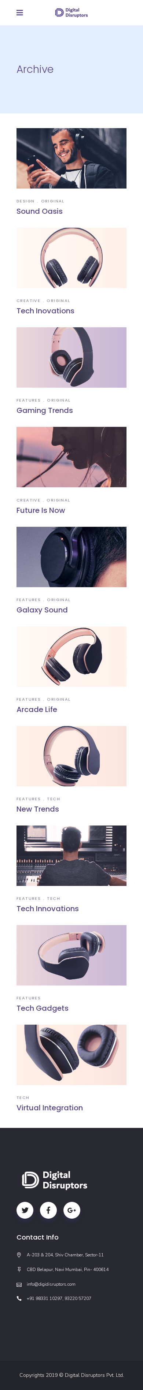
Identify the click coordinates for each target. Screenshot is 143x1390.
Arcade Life (36, 709)
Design (25, 201)
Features (28, 400)
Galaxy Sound (42, 610)
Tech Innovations (47, 908)
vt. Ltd (116, 1375)
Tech (53, 799)
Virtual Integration (49, 1108)
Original (53, 201)
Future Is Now (40, 510)
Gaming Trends (44, 410)
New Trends (37, 809)
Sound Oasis (39, 211)
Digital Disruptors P (87, 1375)
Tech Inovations (45, 311)
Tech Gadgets (42, 1008)
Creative (28, 300)
